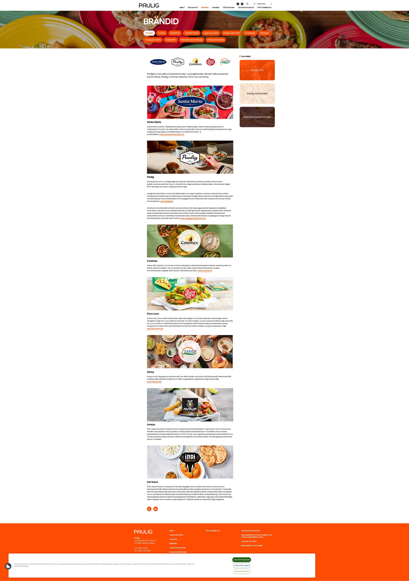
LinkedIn (238, 4)
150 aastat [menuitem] (193, 8)
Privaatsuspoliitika (250, 531)
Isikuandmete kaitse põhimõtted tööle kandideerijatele (256, 536)
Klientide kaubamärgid (191, 40)
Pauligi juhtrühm (153, 40)
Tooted (161, 33)
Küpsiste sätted (242, 571)
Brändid (149, 33)
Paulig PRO (171, 40)
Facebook (149, 509)
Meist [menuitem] (182, 8)
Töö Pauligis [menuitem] (229, 8)
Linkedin (155, 509)
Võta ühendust (212, 531)
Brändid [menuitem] (205, 8)
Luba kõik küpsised (241, 560)
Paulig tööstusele (216, 40)
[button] (8, 566)
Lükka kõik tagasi (241, 565)
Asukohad (175, 33)
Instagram (242, 4)
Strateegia (250, 33)
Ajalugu (173, 539)
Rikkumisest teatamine (251, 545)
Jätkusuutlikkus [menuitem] (246, 8)
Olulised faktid (191, 33)
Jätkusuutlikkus (177, 548)
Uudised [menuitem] (215, 8)
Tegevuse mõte (211, 33)
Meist (171, 531)
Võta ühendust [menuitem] (264, 8)
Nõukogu (265, 33)
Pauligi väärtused (232, 33)
